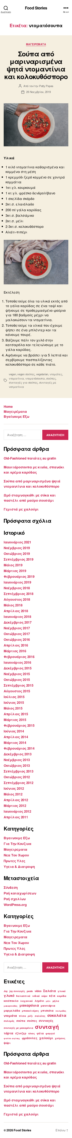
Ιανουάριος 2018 (17, 616)
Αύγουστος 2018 (17, 599)
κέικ (52, 996)
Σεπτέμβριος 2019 (18, 559)
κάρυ (44, 996)
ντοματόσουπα (35, 378)
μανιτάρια (48, 1005)
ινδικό (36, 996)
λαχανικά (26, 1001)
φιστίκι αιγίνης (12, 1038)
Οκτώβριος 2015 (17, 679)
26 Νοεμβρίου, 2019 (38, 92)
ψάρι (7, 1043)
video (38, 991)
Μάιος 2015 (13, 708)
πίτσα (22, 1016)
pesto (30, 991)
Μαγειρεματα (36, 44)
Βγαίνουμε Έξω (16, 416)
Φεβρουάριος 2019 (19, 576)
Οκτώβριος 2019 (17, 553)
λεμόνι (39, 1001)
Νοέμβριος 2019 (17, 547)
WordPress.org (15, 904)
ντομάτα (10, 1015)
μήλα (55, 1001)
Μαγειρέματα (15, 411)
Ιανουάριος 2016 (17, 662)
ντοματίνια (16, 378)
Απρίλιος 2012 (16, 799)
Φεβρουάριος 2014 (19, 748)
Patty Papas (46, 86)
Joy (6, 991)
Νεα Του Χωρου (16, 855)
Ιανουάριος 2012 (17, 811)
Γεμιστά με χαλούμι (21, 509)
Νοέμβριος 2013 (17, 759)
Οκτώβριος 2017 (17, 633)
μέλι (48, 1001)
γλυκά (62, 991)
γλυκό (9, 995)
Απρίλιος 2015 (16, 714)
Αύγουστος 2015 (17, 691)
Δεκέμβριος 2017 (18, 622)
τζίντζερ (20, 1033)
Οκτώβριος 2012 (17, 777)
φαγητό (50, 1033)
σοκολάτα (56, 1015)
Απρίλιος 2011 (16, 817)
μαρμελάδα (12, 1010)
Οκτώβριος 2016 (17, 639)
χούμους (60, 1038)
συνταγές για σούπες (23, 382)
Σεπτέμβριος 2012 (18, 782)
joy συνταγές (17, 991)
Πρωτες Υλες (14, 860)
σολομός (9, 1021)
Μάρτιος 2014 (15, 742)
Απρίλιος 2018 (16, 610)
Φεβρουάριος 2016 (19, 656)
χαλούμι (46, 1038)
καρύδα (61, 996)
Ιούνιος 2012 (14, 788)
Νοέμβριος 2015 (17, 673)
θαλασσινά (23, 996)
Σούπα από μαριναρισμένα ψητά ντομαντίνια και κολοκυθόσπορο (36, 65)
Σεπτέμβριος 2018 (18, 593)
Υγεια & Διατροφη (19, 866)
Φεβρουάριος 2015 (19, 725)
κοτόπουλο (11, 1001)
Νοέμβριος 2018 (17, 588)
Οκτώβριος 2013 (17, 765)
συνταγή (47, 1026)
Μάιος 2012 (13, 794)
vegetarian (42, 374)
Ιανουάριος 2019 (17, 582)
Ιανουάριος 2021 (17, 542)
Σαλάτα (49, 991)
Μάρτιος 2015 (15, 719)
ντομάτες (56, 374)
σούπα (20, 1021)
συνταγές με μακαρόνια (18, 1028)
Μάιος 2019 (13, 565)
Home (8, 406)
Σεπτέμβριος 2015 (18, 685)
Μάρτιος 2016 (15, 651)
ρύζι (30, 1016)
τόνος (31, 1033)
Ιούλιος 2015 (14, 696)
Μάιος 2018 (13, 605)
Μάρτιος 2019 (15, 570)
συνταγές (46, 1020)
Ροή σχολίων (15, 899)
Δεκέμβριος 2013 (18, 754)
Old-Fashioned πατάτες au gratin (30, 458)
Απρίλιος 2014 (16, 736)
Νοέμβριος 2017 (17, 628)
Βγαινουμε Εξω (17, 838)
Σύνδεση (11, 887)
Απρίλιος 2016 (16, 645)
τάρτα (8, 1033)
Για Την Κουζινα (17, 843)
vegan (12, 374)
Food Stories (36, 8)
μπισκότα (47, 1010)
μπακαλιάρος (30, 1010)
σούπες (51, 378)
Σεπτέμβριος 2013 (18, 771)
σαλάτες (40, 1016)
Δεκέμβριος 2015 (18, 668)
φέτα (40, 1033)
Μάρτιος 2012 (15, 805)
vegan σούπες (26, 374)
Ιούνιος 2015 (14, 702)
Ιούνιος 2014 (14, 731)
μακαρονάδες (11, 1005)
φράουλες (29, 1038)
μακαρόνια (29, 1005)
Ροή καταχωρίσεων (20, 893)
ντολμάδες (60, 1010)
